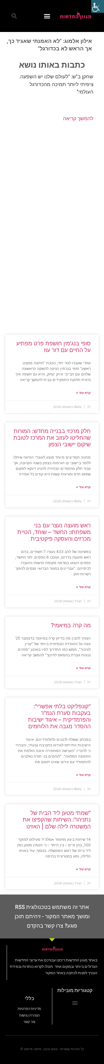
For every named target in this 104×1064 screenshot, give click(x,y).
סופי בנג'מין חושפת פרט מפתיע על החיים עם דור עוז (53, 346)
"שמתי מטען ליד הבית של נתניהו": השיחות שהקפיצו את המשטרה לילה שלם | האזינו (57, 820)
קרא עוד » (83, 393)
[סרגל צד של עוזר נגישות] (97, 6)
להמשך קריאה (78, 118)
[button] (47, 16)
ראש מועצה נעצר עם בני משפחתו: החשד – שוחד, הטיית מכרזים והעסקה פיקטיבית (54, 532)
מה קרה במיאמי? (71, 625)
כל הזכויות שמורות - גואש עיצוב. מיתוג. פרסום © (52, 1049)
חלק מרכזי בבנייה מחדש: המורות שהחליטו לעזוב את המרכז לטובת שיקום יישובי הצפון (52, 438)
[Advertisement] (52, 175)
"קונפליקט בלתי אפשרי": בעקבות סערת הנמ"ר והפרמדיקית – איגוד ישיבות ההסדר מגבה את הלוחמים (59, 716)
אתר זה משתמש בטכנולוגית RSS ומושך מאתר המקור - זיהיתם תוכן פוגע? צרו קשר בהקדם (52, 916)
